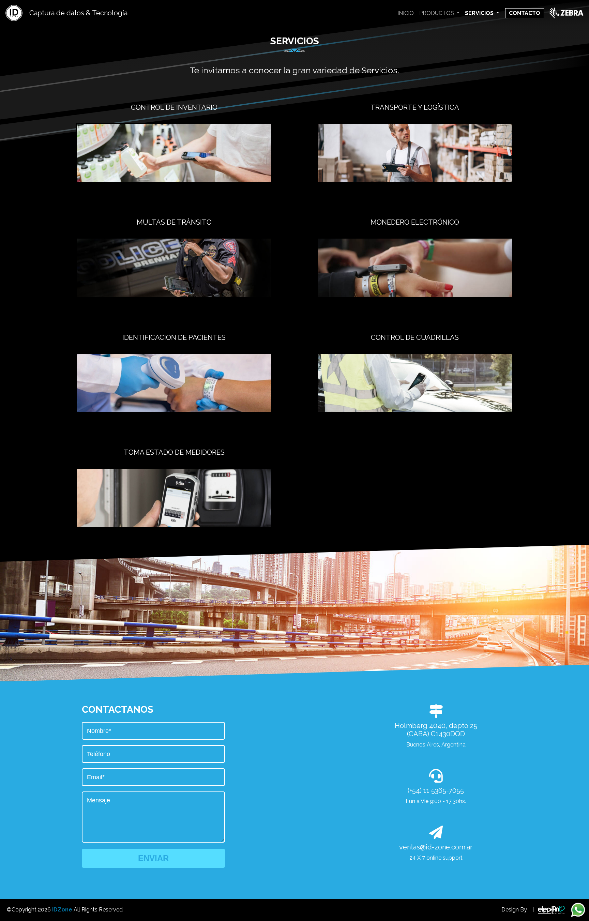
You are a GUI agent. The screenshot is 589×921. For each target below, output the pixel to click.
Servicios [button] (480, 13)
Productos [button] (437, 13)
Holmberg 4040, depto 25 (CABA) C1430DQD (436, 730)
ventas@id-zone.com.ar (435, 847)
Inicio (405, 13)
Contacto (524, 13)
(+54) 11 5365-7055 (436, 790)
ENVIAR (153, 858)
